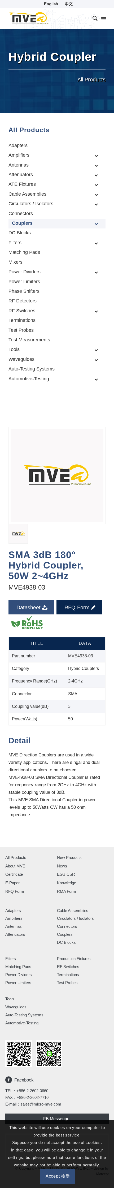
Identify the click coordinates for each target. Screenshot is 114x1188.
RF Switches (68, 966)
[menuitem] (51, 4)
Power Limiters (18, 982)
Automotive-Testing (21, 1023)
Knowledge (66, 883)
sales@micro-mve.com (40, 1104)
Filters (10, 958)
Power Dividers (18, 974)
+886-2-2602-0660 (32, 1090)
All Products (15, 857)
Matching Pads (18, 966)
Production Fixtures (74, 958)
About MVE (15, 866)
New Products (69, 857)
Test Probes (67, 982)
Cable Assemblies (72, 910)
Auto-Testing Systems (24, 1015)
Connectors (67, 926)
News (62, 866)
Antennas (13, 926)
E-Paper (12, 883)
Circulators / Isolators (75, 918)
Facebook (24, 1080)
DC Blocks (66, 942)
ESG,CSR (66, 874)
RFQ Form (14, 891)
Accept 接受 (58, 1176)
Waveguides (16, 1007)
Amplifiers (14, 918)
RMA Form (66, 891)
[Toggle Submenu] (96, 155)
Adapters (13, 910)
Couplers (65, 934)
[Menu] (103, 18)
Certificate (14, 874)
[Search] (92, 18)
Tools (9, 999)
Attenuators (15, 934)
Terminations (68, 974)
